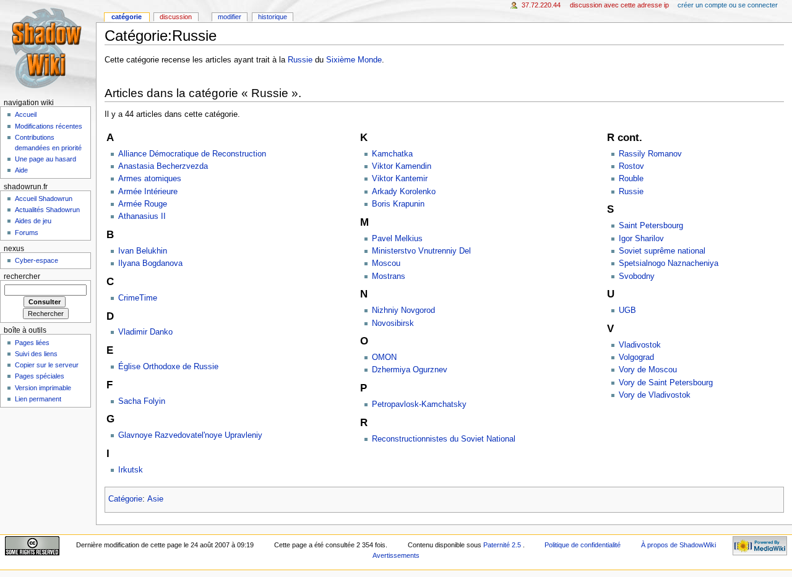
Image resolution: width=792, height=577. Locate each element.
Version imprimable (43, 387)
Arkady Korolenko (404, 191)
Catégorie (125, 499)
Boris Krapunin (398, 204)
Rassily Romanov (650, 154)
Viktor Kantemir (400, 178)
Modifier (229, 16)
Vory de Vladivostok (655, 395)
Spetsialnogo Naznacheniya (668, 263)
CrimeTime (137, 298)
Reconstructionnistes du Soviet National (443, 439)
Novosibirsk (393, 323)
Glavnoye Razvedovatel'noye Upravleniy (190, 435)
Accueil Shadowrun (43, 198)
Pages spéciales (39, 376)
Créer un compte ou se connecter (728, 5)
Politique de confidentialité (582, 545)
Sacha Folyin (141, 401)
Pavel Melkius (397, 238)
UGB (627, 310)
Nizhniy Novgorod (403, 310)
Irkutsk (130, 470)
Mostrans (388, 276)
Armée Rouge (142, 204)
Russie (300, 60)
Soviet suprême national (662, 251)
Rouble (631, 178)
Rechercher (22, 276)
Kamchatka (392, 154)
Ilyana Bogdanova (150, 263)
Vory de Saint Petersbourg (666, 382)
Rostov (631, 166)
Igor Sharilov (641, 238)
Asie (155, 499)
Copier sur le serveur (47, 365)
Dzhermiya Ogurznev (409, 369)
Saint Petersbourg (651, 225)
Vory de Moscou (648, 369)
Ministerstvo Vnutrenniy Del (421, 251)
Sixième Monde (354, 60)
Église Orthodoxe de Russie (168, 366)
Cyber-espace (36, 260)
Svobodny (637, 276)
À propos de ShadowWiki (678, 545)
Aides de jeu (33, 220)
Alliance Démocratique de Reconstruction (192, 154)
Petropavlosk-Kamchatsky (419, 404)
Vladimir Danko (145, 332)
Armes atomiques (149, 178)
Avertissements (396, 555)
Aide (21, 170)
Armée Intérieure (148, 191)
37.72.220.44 (541, 5)
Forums (26, 232)
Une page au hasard (45, 159)
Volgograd (636, 357)
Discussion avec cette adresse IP (619, 5)
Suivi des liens (36, 353)
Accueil (26, 114)
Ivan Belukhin (142, 251)
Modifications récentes (48, 126)
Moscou (386, 263)
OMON (384, 357)
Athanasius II (142, 216)
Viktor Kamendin (401, 166)
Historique (272, 16)
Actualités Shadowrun (47, 209)
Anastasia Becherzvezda (163, 166)
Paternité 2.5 (503, 545)
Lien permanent (38, 399)
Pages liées (32, 342)
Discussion (176, 16)
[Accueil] (48, 48)
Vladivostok (640, 345)
